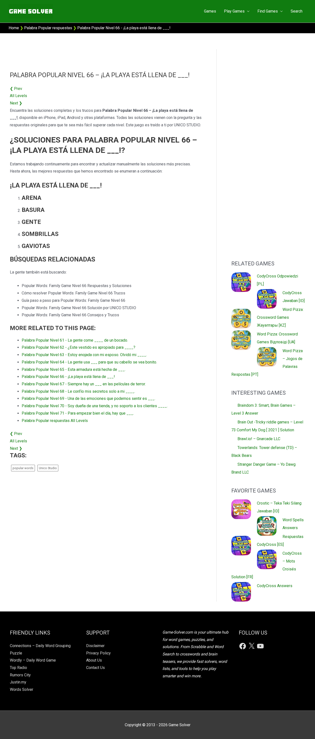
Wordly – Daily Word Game (33, 660)
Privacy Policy (98, 653)
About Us (94, 660)
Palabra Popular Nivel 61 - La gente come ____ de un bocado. (75, 340)
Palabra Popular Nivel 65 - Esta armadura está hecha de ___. (74, 369)
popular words (23, 468)
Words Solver (21, 689)
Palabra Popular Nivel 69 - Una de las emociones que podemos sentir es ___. (88, 398)
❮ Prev (16, 88)
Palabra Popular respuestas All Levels (55, 420)
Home (14, 28)
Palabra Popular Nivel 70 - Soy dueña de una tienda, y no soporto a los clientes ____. (95, 406)
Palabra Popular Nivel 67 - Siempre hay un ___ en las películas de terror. (84, 384)
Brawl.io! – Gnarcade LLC (258, 438)
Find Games (267, 11)
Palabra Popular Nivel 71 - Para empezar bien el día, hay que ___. (78, 413)
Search (296, 11)
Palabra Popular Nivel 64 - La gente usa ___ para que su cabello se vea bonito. (89, 362)
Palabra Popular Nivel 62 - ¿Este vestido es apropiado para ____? (78, 347)
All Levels (18, 95)
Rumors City (20, 675)
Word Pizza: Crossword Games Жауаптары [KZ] (280, 317)
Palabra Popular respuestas (48, 28)
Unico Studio (48, 468)
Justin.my (18, 682)
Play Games (234, 11)
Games (210, 11)
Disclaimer (95, 645)
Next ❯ (16, 103)
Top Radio (18, 667)
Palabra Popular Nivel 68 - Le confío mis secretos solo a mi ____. (78, 391)
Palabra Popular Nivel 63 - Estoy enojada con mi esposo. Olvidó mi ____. (84, 354)
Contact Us (95, 667)
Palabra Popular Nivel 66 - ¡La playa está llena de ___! (68, 376)
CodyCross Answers (274, 585)
